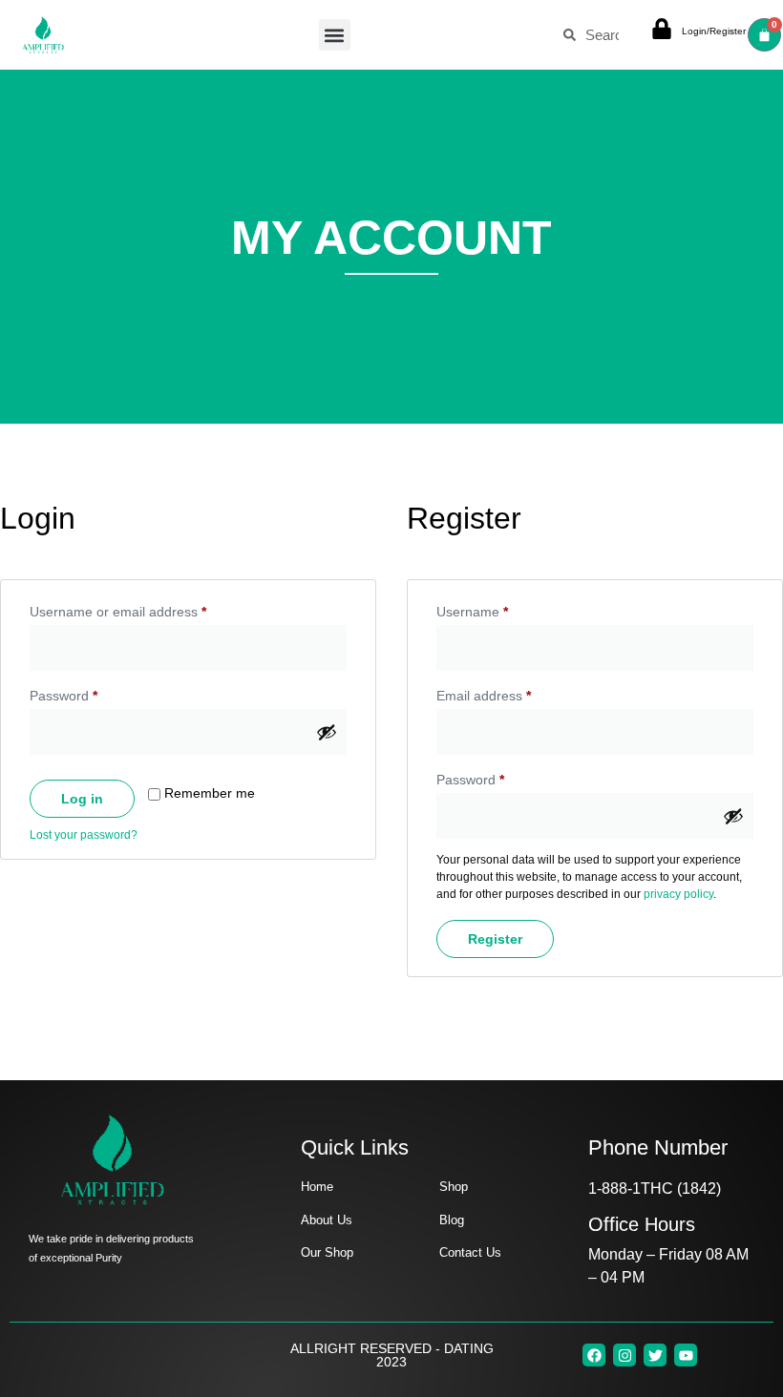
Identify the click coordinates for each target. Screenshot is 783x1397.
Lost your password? (84, 835)
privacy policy (678, 894)
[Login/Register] (661, 28)
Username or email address (145, 608)
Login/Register (714, 31)
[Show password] (326, 731)
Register (495, 939)
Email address (510, 692)
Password (91, 692)
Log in (82, 798)
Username (499, 608)
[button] (334, 35)
